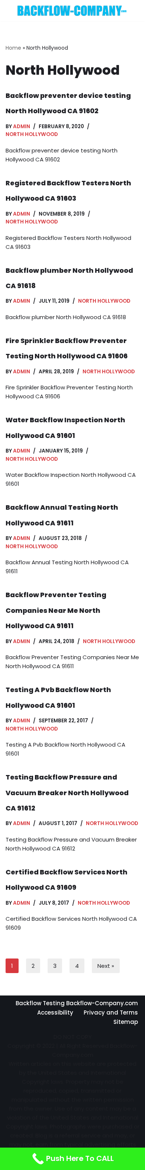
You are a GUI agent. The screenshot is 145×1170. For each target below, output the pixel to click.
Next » (105, 966)
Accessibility (55, 1012)
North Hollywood (32, 134)
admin (21, 126)
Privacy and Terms (111, 1012)
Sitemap (125, 1022)
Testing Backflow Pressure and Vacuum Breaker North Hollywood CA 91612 (67, 792)
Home (13, 48)
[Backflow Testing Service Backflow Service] (72, 10)
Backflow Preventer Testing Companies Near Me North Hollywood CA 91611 (56, 610)
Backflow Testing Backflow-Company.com (77, 1003)
